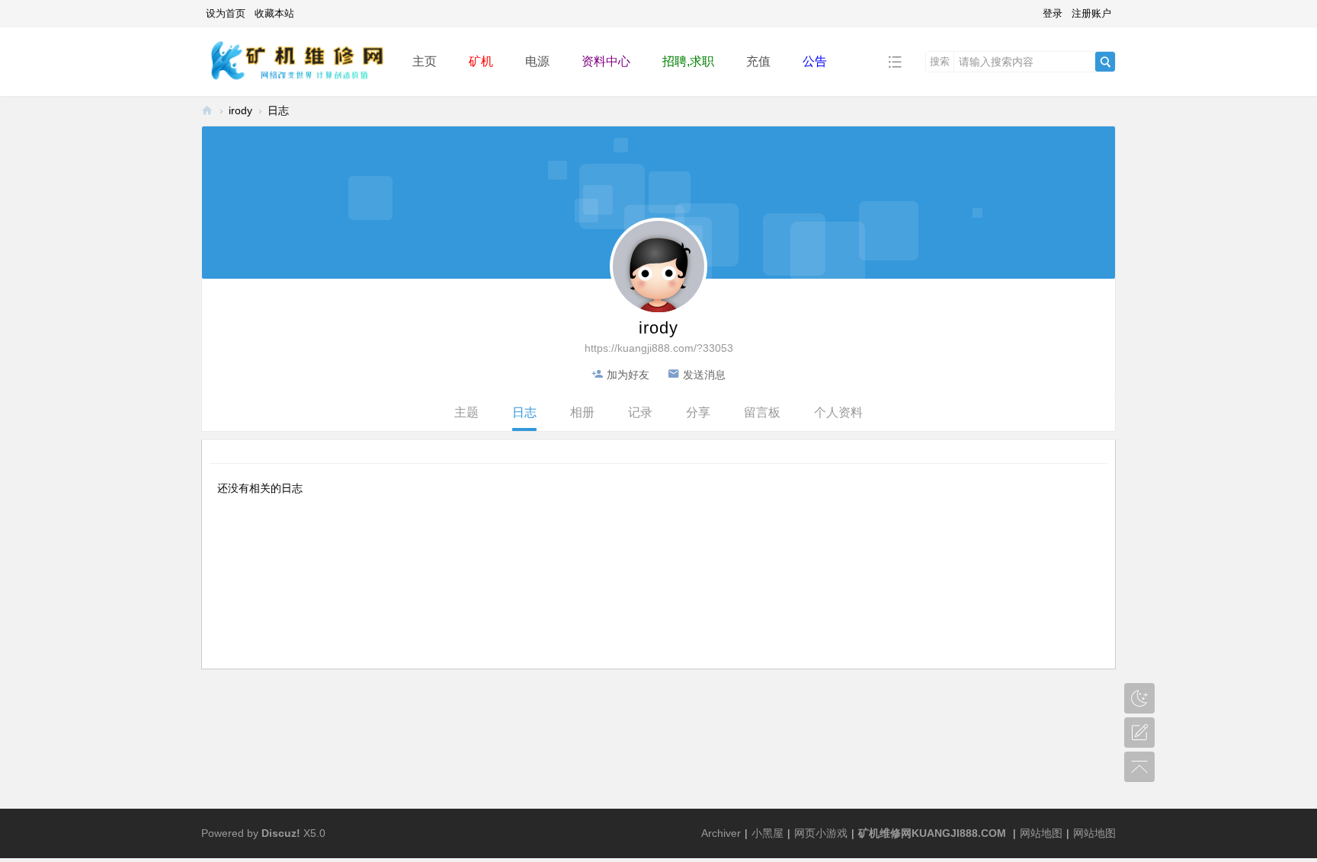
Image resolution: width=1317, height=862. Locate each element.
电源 (537, 61)
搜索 (940, 61)
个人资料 (838, 412)
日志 (278, 110)
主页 (424, 61)
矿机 (481, 61)
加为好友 (628, 375)
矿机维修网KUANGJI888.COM (932, 833)
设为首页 (225, 13)
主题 (466, 412)
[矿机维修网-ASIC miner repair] (295, 61)
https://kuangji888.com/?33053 (659, 348)
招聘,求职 (688, 61)
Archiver (721, 833)
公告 (815, 61)
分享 (698, 412)
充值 (758, 61)
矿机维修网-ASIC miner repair (207, 111)
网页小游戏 (821, 833)
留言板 (762, 412)
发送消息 (704, 375)
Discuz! (280, 833)
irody (240, 110)
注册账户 (1091, 13)
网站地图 (1041, 833)
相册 (582, 412)
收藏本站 (274, 13)
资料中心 (606, 61)
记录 (640, 412)
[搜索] (1105, 62)
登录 (1052, 13)
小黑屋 (767, 833)
